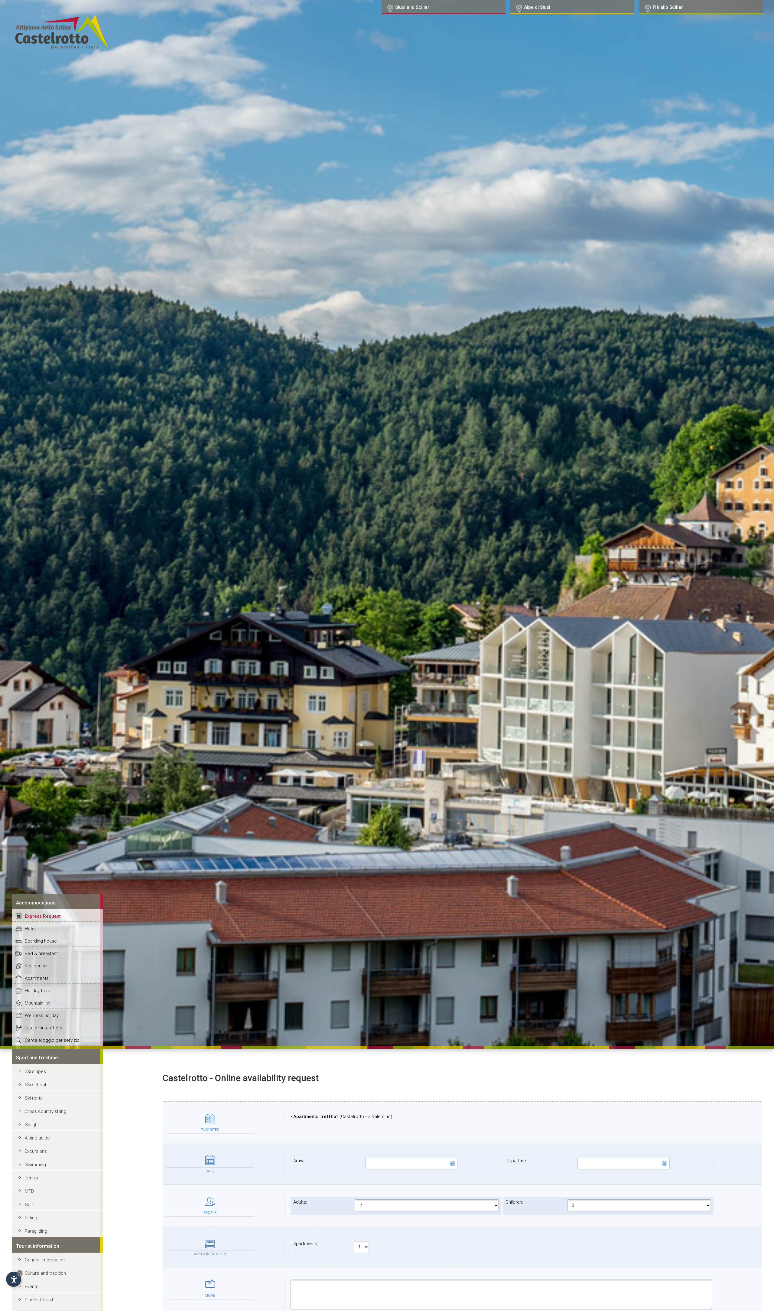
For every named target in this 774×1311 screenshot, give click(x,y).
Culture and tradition (45, 1273)
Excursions (36, 1151)
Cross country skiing (45, 1111)
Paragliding (36, 1231)
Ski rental (34, 1098)
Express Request (43, 916)
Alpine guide (37, 1138)
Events (31, 1286)
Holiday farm (37, 990)
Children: (514, 1202)
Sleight (32, 1124)
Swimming (35, 1164)
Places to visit (39, 1300)
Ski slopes (35, 1071)
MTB (29, 1191)
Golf (29, 1204)
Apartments (37, 978)
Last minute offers (43, 1028)
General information (45, 1260)
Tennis (31, 1178)
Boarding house (41, 941)
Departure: (516, 1160)
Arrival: (299, 1160)
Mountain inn (37, 1003)
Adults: (300, 1202)
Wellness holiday (42, 1015)
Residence (36, 966)
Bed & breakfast (41, 953)
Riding (31, 1218)
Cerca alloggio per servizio (52, 1040)
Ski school (35, 1084)
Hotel (30, 928)
